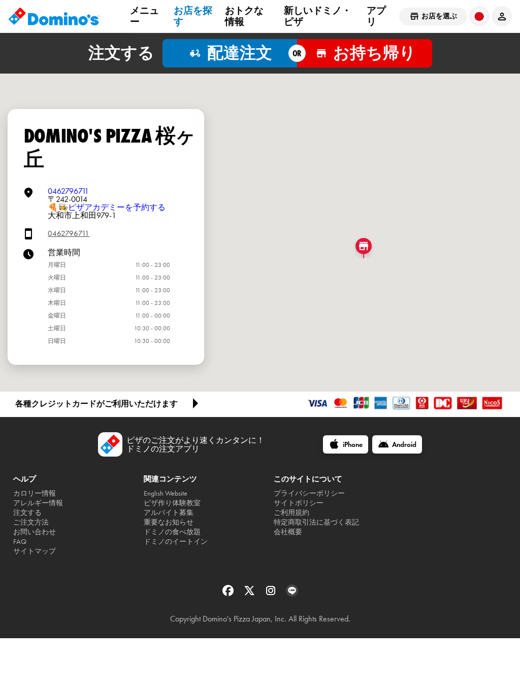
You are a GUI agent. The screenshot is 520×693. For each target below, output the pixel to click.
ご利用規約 (291, 512)
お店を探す (193, 16)
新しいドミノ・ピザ (317, 16)
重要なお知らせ (168, 522)
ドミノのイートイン (176, 541)
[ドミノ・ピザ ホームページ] (54, 16)
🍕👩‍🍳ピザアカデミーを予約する (107, 207)
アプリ (376, 16)
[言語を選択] (479, 16)
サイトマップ (34, 551)
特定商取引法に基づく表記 (316, 522)
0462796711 (68, 191)
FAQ (19, 541)
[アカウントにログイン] (502, 16)
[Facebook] (229, 594)
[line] (292, 594)
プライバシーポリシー (309, 493)
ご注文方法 (31, 522)
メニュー (144, 16)
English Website (165, 493)
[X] (250, 594)
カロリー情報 (34, 493)
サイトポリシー (298, 503)
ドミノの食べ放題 (172, 532)
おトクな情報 (244, 16)
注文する (27, 512)
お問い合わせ (34, 532)
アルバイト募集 (168, 512)
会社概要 (288, 532)
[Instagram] (271, 594)
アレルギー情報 (38, 503)
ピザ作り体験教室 (172, 503)
